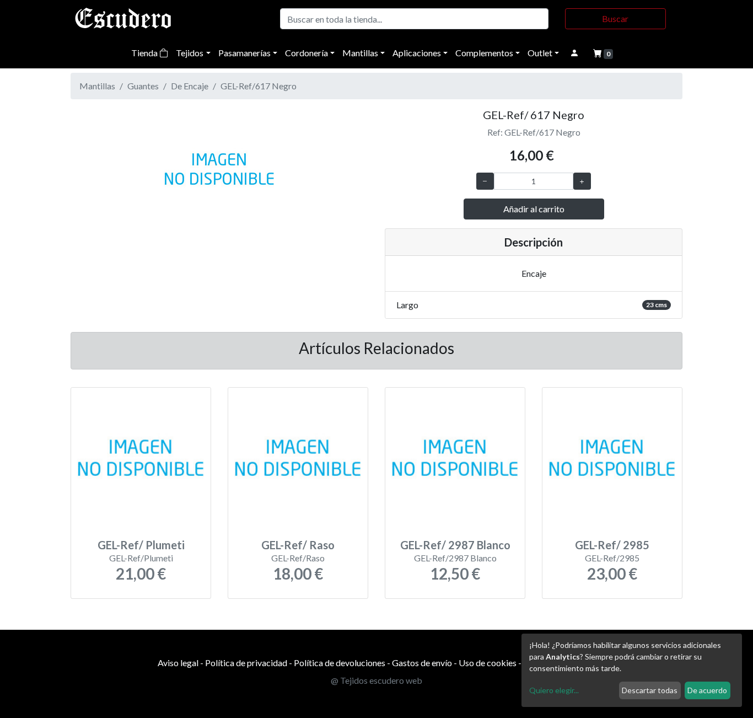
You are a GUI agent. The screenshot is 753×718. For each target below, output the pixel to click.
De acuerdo (707, 690)
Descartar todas (649, 690)
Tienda (145, 52)
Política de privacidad (246, 662)
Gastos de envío (422, 662)
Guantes (143, 86)
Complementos (484, 52)
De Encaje (189, 86)
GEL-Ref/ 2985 (612, 544)
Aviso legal (178, 662)
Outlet (540, 52)
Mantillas (360, 52)
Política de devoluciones (339, 662)
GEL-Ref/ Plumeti (141, 544)
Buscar (615, 18)
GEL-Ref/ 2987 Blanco (455, 544)
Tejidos (189, 52)
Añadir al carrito (533, 208)
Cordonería (306, 52)
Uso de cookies (488, 662)
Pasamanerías (244, 52)
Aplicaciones (416, 52)
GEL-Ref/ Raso (298, 544)
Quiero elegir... (554, 690)
